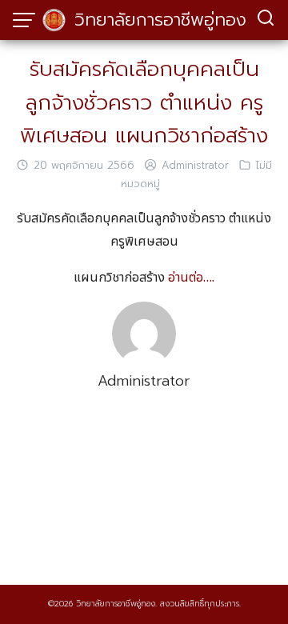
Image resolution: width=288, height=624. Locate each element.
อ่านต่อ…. (191, 277)
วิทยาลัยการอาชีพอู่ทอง (160, 19)
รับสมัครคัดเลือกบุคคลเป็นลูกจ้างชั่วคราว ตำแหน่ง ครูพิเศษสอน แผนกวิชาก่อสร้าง (144, 102)
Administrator (195, 166)
